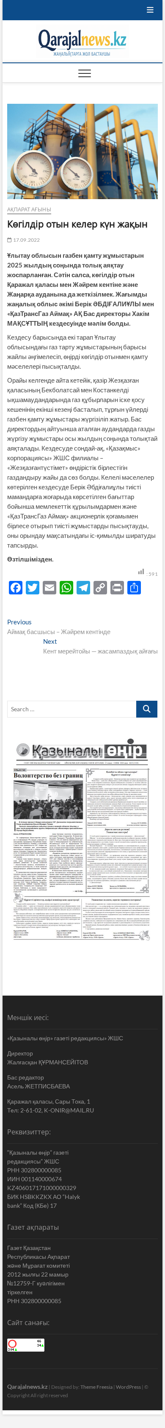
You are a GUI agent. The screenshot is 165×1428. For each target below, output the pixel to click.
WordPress (128, 1387)
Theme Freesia (96, 1387)
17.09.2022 (26, 240)
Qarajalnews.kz (27, 1386)
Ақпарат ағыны (29, 209)
